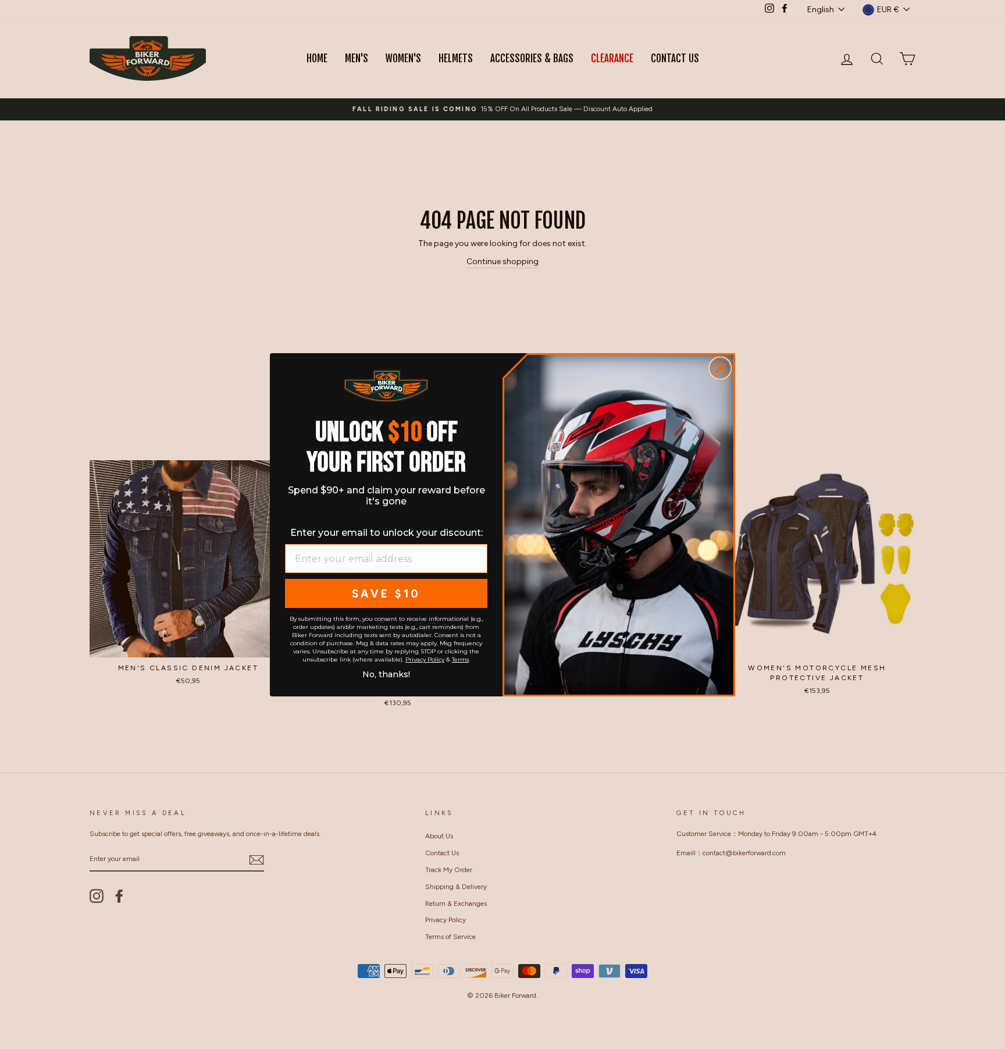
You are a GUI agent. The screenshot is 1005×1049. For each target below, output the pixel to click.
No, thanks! (386, 673)
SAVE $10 (386, 593)
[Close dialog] (720, 368)
